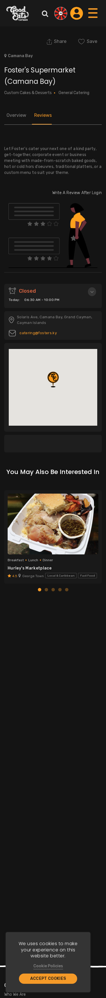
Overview (16, 115)
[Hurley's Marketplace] (53, 524)
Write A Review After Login (77, 192)
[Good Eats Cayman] (17, 13)
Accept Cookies (48, 978)
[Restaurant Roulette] (60, 13)
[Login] (76, 13)
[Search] (44, 13)
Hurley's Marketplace (29, 568)
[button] (53, 379)
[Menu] (93, 18)
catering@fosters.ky (38, 333)
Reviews (43, 115)
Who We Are (15, 994)
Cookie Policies (48, 966)
